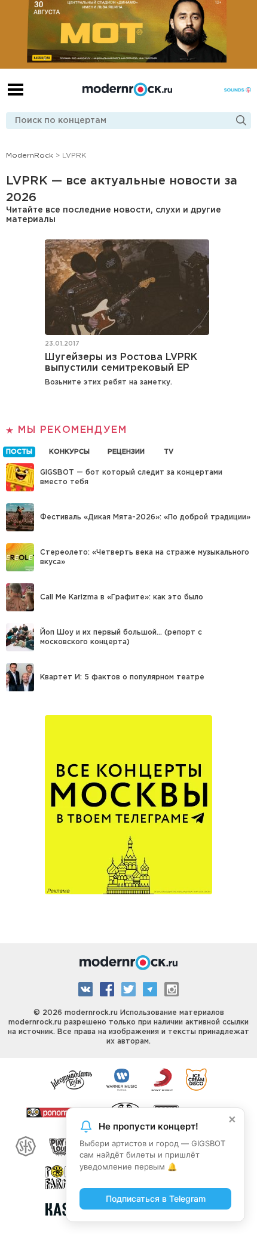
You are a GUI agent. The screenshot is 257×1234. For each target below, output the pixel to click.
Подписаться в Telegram (156, 1198)
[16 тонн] (71, 1079)
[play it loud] (61, 1144)
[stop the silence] (26, 1144)
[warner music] (122, 1079)
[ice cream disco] (196, 1079)
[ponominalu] (61, 1112)
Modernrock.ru (127, 89)
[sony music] (162, 1079)
